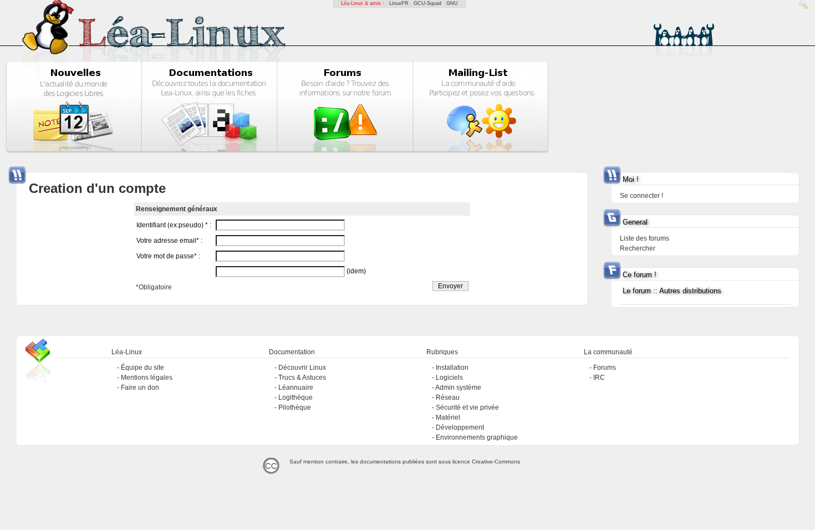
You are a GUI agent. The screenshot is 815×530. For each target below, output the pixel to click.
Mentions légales (146, 377)
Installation (452, 367)
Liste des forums (644, 238)
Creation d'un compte (97, 188)
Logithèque (295, 397)
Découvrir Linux (302, 367)
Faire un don (140, 387)
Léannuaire (295, 387)
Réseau (448, 397)
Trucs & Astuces (302, 377)
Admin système (458, 387)
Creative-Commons (496, 461)
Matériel (448, 417)
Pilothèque (294, 407)
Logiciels (449, 377)
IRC (599, 377)
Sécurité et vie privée (467, 407)
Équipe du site (142, 367)
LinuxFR (399, 3)
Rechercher (637, 248)
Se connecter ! (641, 196)
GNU (452, 3)
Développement (460, 427)
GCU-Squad (427, 3)
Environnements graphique (477, 437)
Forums (604, 367)
